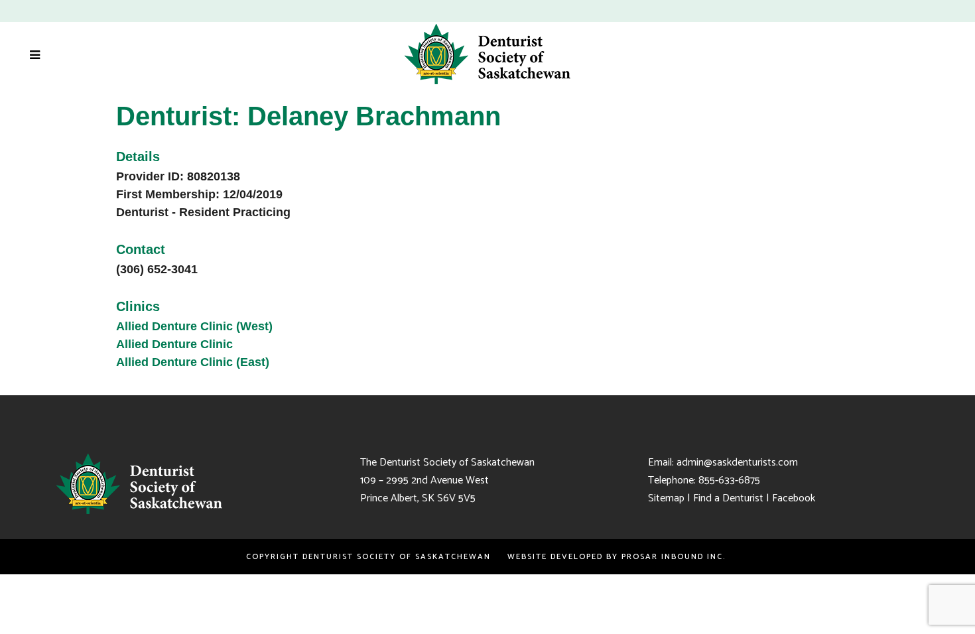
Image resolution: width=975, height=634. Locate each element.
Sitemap (666, 498)
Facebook (793, 498)
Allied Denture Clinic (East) (192, 362)
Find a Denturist (728, 498)
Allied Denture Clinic (174, 344)
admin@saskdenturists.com (737, 463)
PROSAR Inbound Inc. (675, 556)
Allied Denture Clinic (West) (194, 326)
